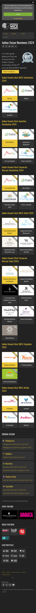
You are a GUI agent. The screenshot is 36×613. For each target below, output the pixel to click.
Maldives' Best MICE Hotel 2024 (14, 457)
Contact (23, 572)
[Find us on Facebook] (3, 584)
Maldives (9, 453)
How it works (16, 572)
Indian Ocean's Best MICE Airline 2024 (15, 389)
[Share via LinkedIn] (9, 46)
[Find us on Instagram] (10, 584)
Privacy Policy (18, 18)
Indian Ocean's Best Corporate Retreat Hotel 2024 (14, 259)
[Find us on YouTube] (13, 584)
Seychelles (9, 486)
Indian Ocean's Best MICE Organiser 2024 (17, 345)
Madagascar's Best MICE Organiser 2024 (17, 447)
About (8, 572)
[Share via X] (6, 46)
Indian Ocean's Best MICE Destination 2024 (17, 79)
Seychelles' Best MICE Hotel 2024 (14, 490)
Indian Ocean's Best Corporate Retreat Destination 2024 (14, 168)
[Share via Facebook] (3, 46)
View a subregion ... (9, 72)
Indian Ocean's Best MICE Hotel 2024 (17, 213)
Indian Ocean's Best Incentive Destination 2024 (14, 122)
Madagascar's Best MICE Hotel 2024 (15, 444)
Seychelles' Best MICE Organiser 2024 (16, 493)
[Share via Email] (12, 46)
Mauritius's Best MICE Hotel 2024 (14, 467)
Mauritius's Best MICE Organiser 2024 (16, 470)
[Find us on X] (6, 584)
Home (5, 34)
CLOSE (18, 14)
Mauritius (9, 463)
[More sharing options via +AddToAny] (15, 46)
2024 (23, 34)
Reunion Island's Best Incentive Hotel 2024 (17, 480)
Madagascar (10, 440)
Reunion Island (11, 476)
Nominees (14, 34)
